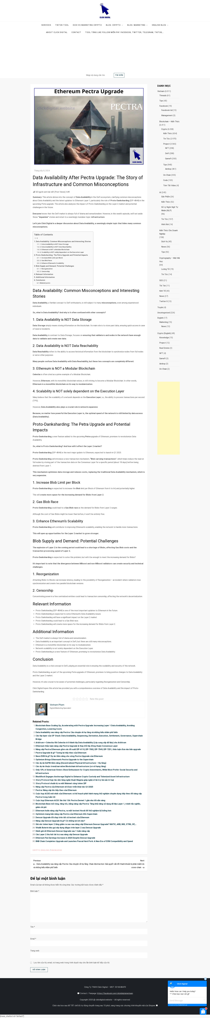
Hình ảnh (165, 224)
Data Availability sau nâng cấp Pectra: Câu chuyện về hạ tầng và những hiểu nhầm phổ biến (77, 732)
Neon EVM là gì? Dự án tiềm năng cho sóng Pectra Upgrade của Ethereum (69, 756)
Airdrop (168, 169)
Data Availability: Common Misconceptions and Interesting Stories (63, 241)
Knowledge (56, 850)
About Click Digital (56, 32)
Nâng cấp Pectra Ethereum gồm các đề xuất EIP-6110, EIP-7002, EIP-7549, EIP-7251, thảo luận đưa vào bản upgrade (88, 749)
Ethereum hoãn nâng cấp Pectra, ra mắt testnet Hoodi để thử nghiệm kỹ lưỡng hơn (73, 810)
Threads (162, 95)
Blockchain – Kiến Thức (169, 121)
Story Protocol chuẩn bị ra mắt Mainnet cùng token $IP (61, 783)
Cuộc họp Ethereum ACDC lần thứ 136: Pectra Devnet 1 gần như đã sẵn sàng (70, 800)
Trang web (34, 951)
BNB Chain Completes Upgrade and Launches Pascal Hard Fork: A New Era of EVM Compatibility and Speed (84, 841)
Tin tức (166, 139)
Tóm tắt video (169, 185)
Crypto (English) (41, 850)
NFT (167, 148)
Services (46, 25)
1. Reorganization (46, 269)
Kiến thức (167, 133)
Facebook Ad (167, 110)
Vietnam (160, 91)
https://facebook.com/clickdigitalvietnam (115, 993)
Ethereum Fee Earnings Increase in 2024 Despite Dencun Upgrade (65, 838)
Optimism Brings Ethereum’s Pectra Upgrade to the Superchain (64, 759)
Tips (161, 101)
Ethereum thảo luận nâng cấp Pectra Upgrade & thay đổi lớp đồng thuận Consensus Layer (77, 746)
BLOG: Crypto (113, 25)
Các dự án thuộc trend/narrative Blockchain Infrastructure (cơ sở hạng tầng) (71, 766)
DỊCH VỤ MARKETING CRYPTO (87, 25)
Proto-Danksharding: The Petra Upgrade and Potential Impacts (62, 255)
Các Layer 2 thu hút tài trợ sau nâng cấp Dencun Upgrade (62, 834)
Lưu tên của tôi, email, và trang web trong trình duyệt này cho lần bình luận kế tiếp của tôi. (72, 962)
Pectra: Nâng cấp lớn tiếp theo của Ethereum (56, 790)
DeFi (167, 153)
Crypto (164, 129)
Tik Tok (162, 286)
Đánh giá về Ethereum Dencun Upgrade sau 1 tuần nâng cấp (63, 831)
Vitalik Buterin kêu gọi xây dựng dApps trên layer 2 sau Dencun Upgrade (68, 828)
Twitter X (163, 301)
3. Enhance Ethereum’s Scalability (52, 263)
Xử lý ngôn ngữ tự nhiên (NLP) (169, 209)
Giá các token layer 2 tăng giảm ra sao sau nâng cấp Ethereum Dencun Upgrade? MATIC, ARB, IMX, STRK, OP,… (86, 824)
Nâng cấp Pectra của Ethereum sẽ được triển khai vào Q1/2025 (64, 787)
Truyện (160, 307)
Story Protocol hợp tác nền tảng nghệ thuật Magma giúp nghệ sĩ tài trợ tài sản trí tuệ (75, 780)
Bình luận (34, 891)
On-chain (167, 175)
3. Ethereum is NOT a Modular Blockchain (54, 249)
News (163, 247)
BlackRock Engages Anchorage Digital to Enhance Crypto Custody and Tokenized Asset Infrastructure (83, 776)
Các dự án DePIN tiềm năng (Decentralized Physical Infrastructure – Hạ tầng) (71, 763)
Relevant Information (44, 274)
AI (160, 192)
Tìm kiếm (119, 75)
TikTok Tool (62, 25)
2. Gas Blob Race (46, 260)
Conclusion (40, 280)
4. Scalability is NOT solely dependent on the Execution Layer (62, 252)
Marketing (163, 322)
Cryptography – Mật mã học (169, 260)
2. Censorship (45, 271)
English (160, 318)
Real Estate (164, 348)
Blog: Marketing (136, 25)
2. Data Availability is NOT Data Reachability (55, 247)
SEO (161, 280)
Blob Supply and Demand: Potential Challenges (55, 266)
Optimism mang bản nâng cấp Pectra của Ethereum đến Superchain (66, 814)
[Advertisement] (105, 54)
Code (165, 180)
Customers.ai (182, 1005)
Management (167, 115)
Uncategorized (163, 312)
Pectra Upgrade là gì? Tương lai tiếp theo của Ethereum (61, 753)
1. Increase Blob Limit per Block (51, 258)
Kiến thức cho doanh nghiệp (168, 232)
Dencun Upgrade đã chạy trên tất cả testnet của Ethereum (62, 817)
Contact (76, 32)
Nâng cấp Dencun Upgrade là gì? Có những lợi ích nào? (60, 821)
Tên (32, 927)
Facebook (163, 106)
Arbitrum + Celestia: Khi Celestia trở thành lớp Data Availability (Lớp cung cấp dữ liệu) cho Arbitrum (81, 742)
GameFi (168, 158)
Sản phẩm (165, 197)
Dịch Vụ (164, 241)
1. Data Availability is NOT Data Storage (54, 244)
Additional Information (45, 277)
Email (33, 939)
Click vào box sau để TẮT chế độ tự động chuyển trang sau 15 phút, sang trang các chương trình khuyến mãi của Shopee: (104, 1005)
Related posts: (45, 283)
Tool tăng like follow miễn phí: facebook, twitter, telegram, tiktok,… (124, 32)
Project (166, 144)
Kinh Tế (162, 291)
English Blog (159, 25)
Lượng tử (165, 269)
